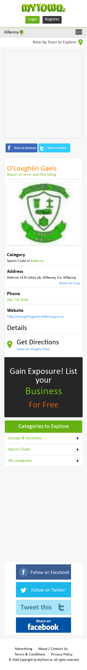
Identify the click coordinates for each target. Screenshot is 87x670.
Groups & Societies (24, 438)
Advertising (23, 649)
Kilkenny (11, 32)
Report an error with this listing (31, 175)
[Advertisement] (43, 94)
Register (52, 19)
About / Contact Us (53, 649)
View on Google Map (33, 349)
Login (32, 19)
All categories (20, 460)
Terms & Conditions (29, 654)
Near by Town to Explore (55, 42)
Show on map (69, 283)
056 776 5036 (17, 300)
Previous (14, 213)
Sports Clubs (19, 449)
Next (73, 213)
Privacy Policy (61, 654)
